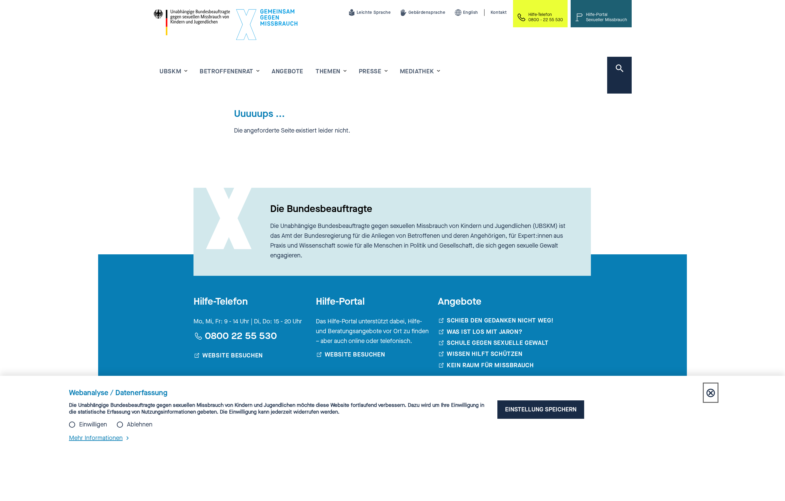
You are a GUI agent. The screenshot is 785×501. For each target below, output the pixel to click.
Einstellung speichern (540, 409)
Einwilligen (93, 425)
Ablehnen (139, 425)
